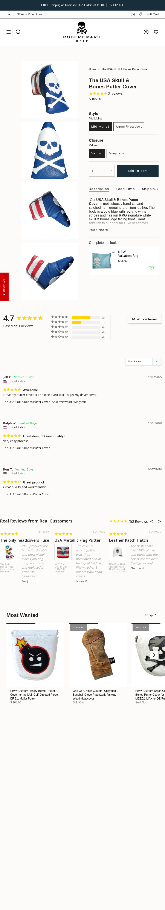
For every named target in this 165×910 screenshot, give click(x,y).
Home (92, 69)
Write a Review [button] (147, 319)
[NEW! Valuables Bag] (102, 260)
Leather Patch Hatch (128, 540)
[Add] (151, 268)
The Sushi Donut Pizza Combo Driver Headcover (7, 568)
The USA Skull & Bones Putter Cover (26, 402)
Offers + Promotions (29, 14)
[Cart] (156, 32)
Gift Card (153, 14)
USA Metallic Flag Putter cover (83, 540)
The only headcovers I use (24, 540)
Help (9, 14)
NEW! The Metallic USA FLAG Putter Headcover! (61, 568)
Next (154, 655)
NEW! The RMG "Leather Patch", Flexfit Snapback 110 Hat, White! (117, 568)
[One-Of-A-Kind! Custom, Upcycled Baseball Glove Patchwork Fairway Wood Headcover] (98, 655)
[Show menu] (8, 32)
